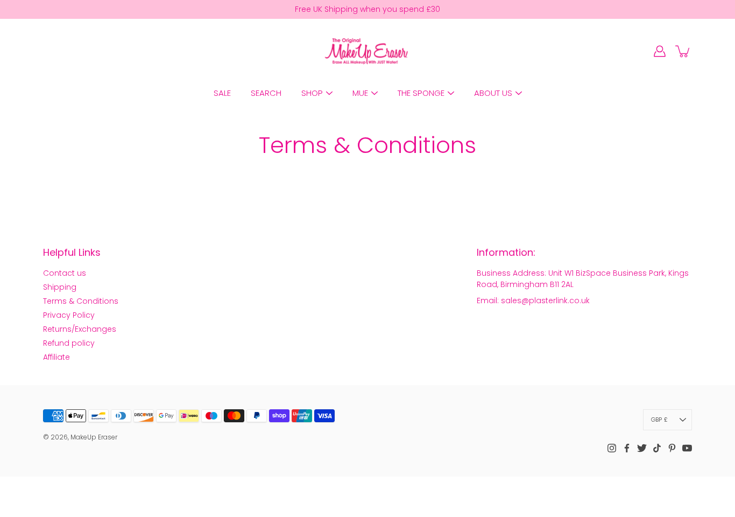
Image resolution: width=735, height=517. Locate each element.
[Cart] (683, 51)
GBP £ (659, 419)
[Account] (659, 51)
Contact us (64, 273)
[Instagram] (612, 448)
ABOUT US (493, 93)
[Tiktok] (657, 448)
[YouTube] (687, 448)
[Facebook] (627, 448)
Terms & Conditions (80, 301)
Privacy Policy (69, 315)
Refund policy (69, 343)
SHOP (312, 93)
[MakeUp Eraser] (367, 51)
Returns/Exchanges (79, 329)
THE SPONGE (421, 93)
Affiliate (56, 357)
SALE (222, 93)
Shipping (59, 287)
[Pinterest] (672, 448)
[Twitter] (642, 448)
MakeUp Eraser (93, 437)
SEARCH (266, 93)
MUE (360, 93)
